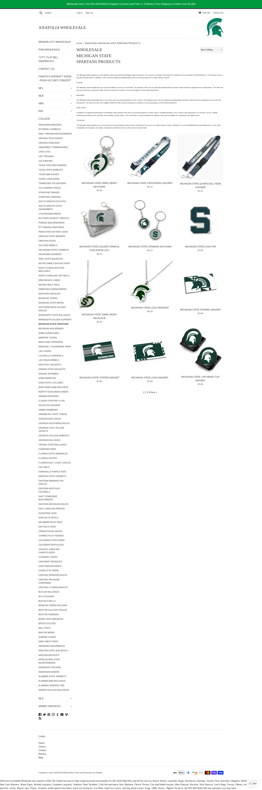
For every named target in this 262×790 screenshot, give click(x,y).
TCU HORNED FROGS (50, 188)
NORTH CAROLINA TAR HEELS (54, 276)
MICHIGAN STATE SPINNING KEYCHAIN (149, 246)
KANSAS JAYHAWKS (49, 374)
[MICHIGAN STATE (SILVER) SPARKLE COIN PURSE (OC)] (99, 220)
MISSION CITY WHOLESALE (55, 42)
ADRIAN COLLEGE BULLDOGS (54, 690)
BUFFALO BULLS (47, 601)
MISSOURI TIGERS (48, 298)
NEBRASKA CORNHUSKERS (52, 289)
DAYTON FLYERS (47, 527)
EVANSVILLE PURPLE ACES (52, 472)
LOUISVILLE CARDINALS (51, 356)
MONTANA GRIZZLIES (49, 294)
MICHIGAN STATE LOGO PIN (200, 246)
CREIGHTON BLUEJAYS (50, 531)
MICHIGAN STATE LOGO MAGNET (149, 377)
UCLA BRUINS (45, 161)
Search (42, 746)
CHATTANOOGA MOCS (50, 566)
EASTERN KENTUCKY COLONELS (49, 490)
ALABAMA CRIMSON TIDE (51, 685)
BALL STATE (45, 628)
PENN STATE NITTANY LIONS (53, 232)
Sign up (89, 13)
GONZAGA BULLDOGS (50, 419)
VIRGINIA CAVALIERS (49, 143)
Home (42, 743)
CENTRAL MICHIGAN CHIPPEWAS (49, 581)
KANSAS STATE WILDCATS (52, 369)
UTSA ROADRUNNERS (50, 214)
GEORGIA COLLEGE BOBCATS (54, 435)
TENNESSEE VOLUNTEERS (52, 183)
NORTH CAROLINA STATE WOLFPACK (51, 269)
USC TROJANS (46, 156)
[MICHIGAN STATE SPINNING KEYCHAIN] (150, 220)
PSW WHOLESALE (49, 49)
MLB (55, 95)
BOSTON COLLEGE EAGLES (53, 610)
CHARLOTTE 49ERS (49, 570)
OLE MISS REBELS (48, 245)
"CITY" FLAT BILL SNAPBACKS (48, 59)
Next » (153, 392)
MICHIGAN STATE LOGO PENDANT (150, 307)
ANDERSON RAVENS (49, 672)
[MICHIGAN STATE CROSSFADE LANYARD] (150, 157)
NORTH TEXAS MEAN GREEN (53, 392)
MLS (55, 698)
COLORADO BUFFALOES (51, 545)
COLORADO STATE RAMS (51, 540)
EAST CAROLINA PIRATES (52, 509)
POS (77, 773)
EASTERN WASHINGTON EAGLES (51, 482)
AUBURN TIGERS (47, 637)
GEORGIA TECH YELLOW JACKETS (51, 429)
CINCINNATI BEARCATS (50, 561)
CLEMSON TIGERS (48, 557)
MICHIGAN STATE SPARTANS (53, 324)
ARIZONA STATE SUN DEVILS (53, 650)
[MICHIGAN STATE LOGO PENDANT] (150, 282)
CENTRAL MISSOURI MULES (53, 575)
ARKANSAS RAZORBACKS (52, 646)
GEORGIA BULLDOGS (49, 440)
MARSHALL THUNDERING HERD (55, 347)
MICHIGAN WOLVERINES (51, 328)
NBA (55, 103)
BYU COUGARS (46, 596)
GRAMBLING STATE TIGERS (53, 414)
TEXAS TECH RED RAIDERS (53, 165)
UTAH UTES (44, 152)
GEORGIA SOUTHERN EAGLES (54, 423)
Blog (41, 757)
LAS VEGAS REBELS (49, 360)
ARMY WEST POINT (48, 641)
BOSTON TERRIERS (49, 614)
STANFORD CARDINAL (50, 197)
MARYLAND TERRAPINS (51, 342)
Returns (42, 754)
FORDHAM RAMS (47, 449)
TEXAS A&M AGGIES (49, 174)
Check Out (218, 13)
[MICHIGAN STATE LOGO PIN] (200, 220)
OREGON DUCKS (47, 241)
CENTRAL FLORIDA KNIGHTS (53, 587)
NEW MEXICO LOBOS (49, 280)
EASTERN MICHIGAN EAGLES (54, 504)
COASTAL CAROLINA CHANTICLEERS (49, 551)
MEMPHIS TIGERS (48, 338)
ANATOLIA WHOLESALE (62, 27)
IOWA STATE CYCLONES (51, 383)
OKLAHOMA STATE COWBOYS (54, 250)
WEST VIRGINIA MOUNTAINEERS (55, 134)
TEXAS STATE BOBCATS (51, 170)
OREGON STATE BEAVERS (52, 236)
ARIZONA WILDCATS (49, 655)
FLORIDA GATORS (48, 458)
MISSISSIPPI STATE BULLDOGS (54, 315)
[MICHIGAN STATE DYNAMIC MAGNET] (200, 283)
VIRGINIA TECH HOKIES (50, 138)
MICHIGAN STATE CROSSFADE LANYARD (149, 183)
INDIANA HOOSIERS (49, 396)
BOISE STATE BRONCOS (51, 619)
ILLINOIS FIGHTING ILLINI (52, 401)
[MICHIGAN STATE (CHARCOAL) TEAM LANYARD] (200, 157)
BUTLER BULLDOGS (49, 592)
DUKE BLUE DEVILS (48, 518)
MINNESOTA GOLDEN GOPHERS (55, 320)
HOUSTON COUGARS (49, 405)
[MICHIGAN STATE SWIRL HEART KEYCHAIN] (99, 157)
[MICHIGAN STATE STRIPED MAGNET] (99, 351)
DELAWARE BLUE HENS (50, 522)
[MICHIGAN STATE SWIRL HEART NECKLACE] (99, 285)
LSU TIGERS (45, 351)
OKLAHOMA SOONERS (50, 254)
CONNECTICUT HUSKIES (51, 536)
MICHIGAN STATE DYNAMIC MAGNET (200, 309)
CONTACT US (46, 69)
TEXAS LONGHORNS (49, 179)
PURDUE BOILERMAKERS (51, 223)
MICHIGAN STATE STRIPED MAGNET (99, 377)
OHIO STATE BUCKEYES (51, 259)
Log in (79, 13)
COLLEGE (55, 118)
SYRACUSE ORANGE (49, 192)
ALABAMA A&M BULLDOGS (52, 681)
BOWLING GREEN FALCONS (53, 605)
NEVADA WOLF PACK (49, 285)
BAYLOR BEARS (46, 632)
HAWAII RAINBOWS (48, 410)
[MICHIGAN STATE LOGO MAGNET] (150, 351)
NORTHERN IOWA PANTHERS (53, 387)
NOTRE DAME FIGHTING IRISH (54, 263)
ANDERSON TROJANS (50, 667)
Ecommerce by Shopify (92, 773)
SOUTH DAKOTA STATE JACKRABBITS (50, 207)
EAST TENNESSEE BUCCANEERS (48, 498)
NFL (55, 88)
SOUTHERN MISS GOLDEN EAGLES (52, 309)
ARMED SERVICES (55, 706)
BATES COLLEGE (47, 623)
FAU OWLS (44, 467)
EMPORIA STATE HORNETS (52, 476)
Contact (42, 750)
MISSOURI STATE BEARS (51, 303)
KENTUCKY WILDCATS (50, 365)
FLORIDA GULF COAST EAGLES (55, 463)
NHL (55, 111)
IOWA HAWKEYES (47, 378)
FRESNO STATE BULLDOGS (53, 445)
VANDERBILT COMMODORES (53, 147)
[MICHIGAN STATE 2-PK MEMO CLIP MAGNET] (200, 351)
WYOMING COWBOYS (50, 129)
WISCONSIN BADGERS (50, 125)
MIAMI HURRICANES (49, 333)
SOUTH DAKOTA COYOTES (52, 201)
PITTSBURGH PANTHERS (51, 227)
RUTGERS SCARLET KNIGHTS (54, 218)
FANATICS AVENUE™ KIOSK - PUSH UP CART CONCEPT (55, 78)
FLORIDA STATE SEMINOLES (53, 454)
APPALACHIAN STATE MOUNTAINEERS (49, 661)
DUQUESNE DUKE (48, 513)
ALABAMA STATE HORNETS (52, 676)
